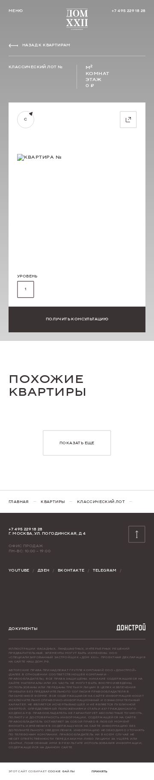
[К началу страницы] (77, 19)
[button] (25, 289)
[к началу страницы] (136, 534)
